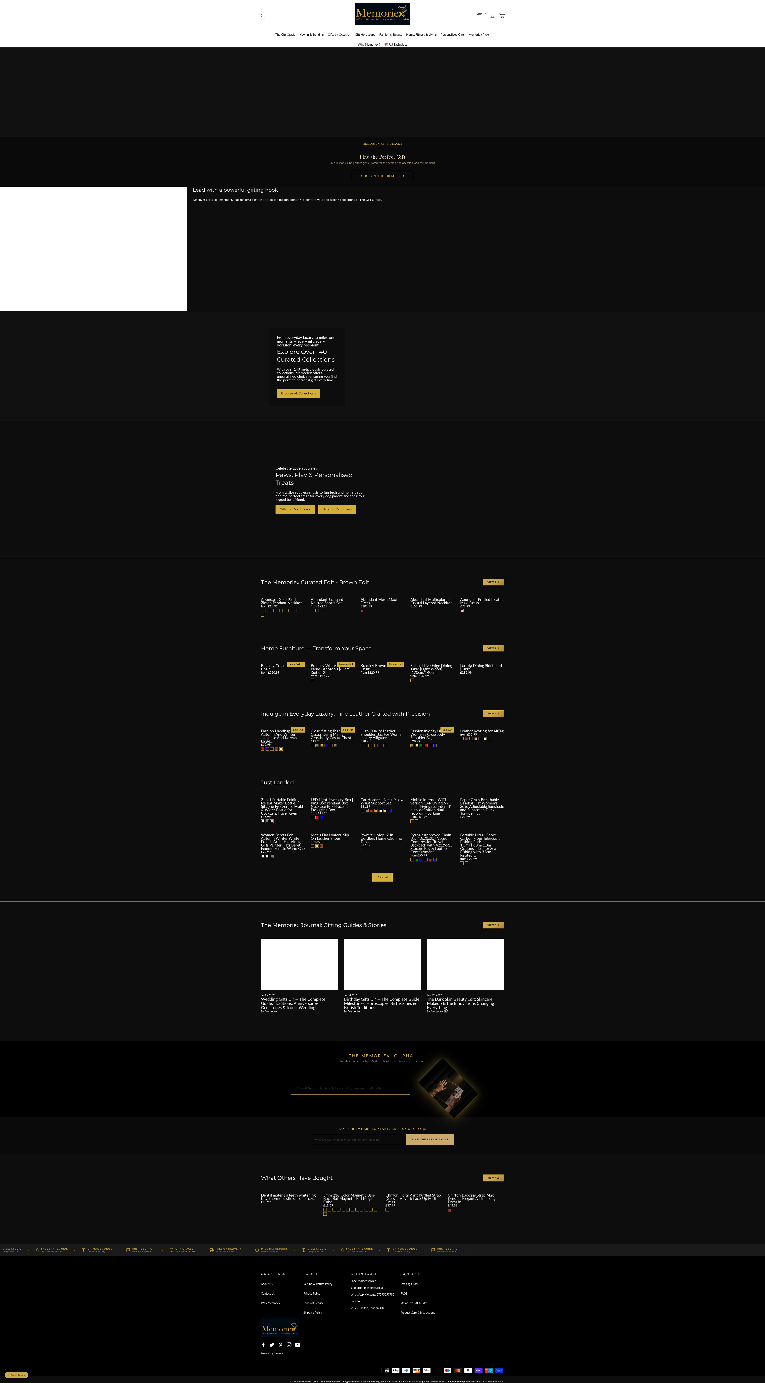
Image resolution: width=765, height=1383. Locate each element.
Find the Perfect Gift (429, 1139)
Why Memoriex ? (369, 44)
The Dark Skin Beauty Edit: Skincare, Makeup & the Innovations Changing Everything (460, 1003)
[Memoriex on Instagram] (289, 1344)
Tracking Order (409, 1284)
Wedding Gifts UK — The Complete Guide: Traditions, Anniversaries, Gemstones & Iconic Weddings (293, 1003)
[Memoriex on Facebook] (263, 1344)
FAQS (403, 1293)
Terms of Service (313, 1303)
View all (493, 582)
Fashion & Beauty (390, 34)
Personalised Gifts (453, 34)
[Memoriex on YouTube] (297, 1344)
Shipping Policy (312, 1312)
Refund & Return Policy (317, 1284)
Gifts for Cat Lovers (337, 509)
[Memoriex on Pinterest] (280, 1344)
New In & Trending (311, 34)
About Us (267, 1284)
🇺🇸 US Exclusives (395, 44)
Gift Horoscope (365, 34)
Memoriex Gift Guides (413, 1303)
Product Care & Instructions (417, 1312)
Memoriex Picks (479, 34)
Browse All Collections (298, 393)
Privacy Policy (311, 1293)
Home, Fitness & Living (421, 34)
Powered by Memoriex (272, 1353)
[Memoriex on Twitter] (272, 1344)
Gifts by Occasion (339, 34)
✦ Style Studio (16, 1375)
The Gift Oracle (285, 34)
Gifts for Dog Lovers (295, 509)
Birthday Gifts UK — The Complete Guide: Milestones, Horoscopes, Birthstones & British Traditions (382, 1003)
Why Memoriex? (271, 1303)
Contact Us (268, 1293)
